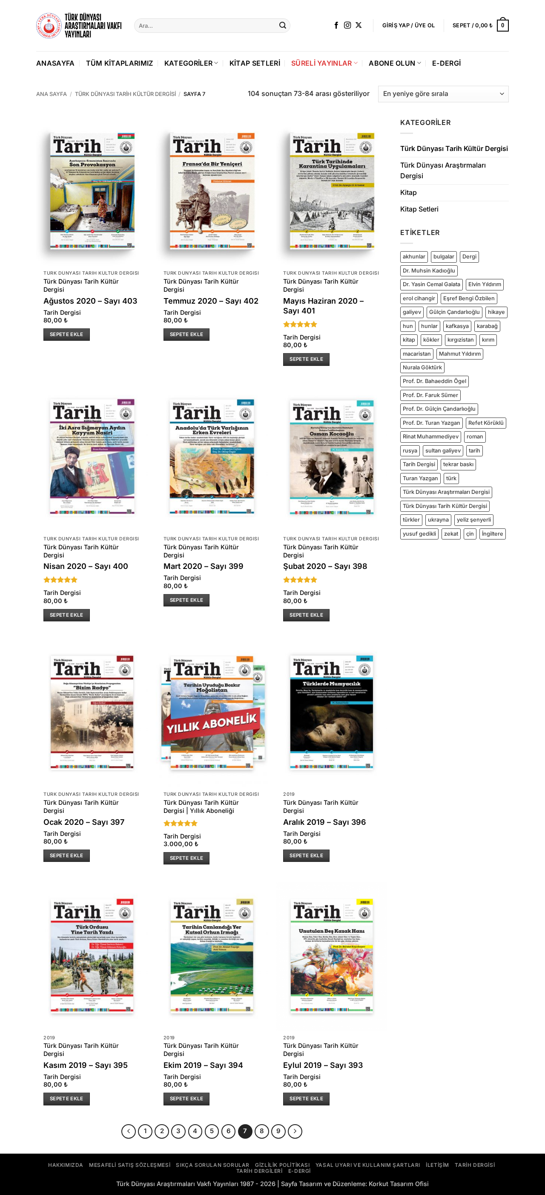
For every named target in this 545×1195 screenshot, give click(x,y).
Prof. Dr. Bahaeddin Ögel (434, 381)
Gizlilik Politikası (282, 1165)
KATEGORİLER (188, 63)
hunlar (429, 326)
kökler (431, 339)
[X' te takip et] (358, 25)
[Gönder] (282, 25)
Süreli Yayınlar (321, 63)
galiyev (412, 312)
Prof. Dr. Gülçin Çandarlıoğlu (439, 409)
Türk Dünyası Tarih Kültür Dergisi (125, 94)
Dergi (469, 256)
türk (451, 478)
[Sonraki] (295, 1131)
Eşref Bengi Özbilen (469, 298)
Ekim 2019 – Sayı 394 (203, 1065)
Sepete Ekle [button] (66, 334)
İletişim (437, 1165)
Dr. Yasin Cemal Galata (431, 284)
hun (408, 326)
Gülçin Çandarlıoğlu (454, 312)
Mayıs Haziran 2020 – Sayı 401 (323, 305)
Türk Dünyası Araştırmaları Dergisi (443, 170)
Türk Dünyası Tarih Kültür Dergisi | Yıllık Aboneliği (201, 806)
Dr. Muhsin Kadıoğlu (429, 270)
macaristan (417, 353)
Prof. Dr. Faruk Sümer (430, 395)
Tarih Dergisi (62, 312)
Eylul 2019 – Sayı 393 (323, 1065)
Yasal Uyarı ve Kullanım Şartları (368, 1165)
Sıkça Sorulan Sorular (213, 1165)
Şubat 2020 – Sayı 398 (325, 566)
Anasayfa (55, 63)
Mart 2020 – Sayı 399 (204, 566)
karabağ (487, 326)
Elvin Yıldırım (484, 284)
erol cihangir (419, 298)
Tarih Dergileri (259, 1171)
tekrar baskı (458, 464)
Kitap (408, 192)
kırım (488, 339)
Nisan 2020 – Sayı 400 (85, 566)
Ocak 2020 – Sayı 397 (83, 822)
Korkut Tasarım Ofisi (399, 1183)
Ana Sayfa (51, 94)
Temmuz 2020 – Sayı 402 (211, 300)
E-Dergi (446, 63)
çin (470, 534)
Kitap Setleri (254, 63)
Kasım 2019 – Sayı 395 (85, 1065)
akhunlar (414, 256)
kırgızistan (460, 339)
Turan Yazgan (420, 478)
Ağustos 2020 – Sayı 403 (90, 300)
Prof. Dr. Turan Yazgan (431, 423)
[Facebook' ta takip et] (336, 25)
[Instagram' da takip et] (347, 25)
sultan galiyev (443, 450)
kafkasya (457, 326)
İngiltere (492, 534)
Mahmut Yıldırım (460, 353)
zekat (451, 534)
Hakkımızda (65, 1165)
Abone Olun (392, 63)
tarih (474, 450)
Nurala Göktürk (422, 367)
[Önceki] (128, 1131)
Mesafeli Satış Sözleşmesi (129, 1165)
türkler (411, 519)
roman (475, 436)
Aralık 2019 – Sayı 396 (324, 822)
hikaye (496, 312)
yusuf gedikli (419, 534)
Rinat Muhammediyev (431, 436)
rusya (410, 450)
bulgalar (443, 256)
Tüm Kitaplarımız (119, 63)
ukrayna (438, 519)
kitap (409, 339)
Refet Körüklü (486, 423)
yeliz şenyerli (474, 519)
